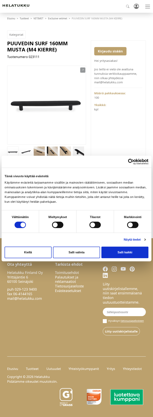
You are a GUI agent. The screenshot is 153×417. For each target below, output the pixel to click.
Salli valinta (76, 252)
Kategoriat (16, 34)
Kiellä (28, 252)
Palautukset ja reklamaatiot (66, 279)
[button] (82, 70)
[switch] (57, 225)
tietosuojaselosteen (132, 321)
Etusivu (11, 18)
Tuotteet (24, 18)
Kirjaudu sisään (110, 51)
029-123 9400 (26, 289)
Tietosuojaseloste (69, 286)
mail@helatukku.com (24, 298)
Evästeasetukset (68, 290)
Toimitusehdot (67, 272)
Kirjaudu (136, 6)
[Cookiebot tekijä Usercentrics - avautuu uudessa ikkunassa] (131, 162)
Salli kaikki (125, 252)
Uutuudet (53, 369)
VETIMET (38, 18)
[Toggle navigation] (147, 6)
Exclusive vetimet (57, 18)
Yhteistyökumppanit (84, 369)
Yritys (111, 369)
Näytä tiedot (132, 239)
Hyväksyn (126, 321)
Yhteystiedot (132, 369)
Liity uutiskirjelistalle (121, 331)
